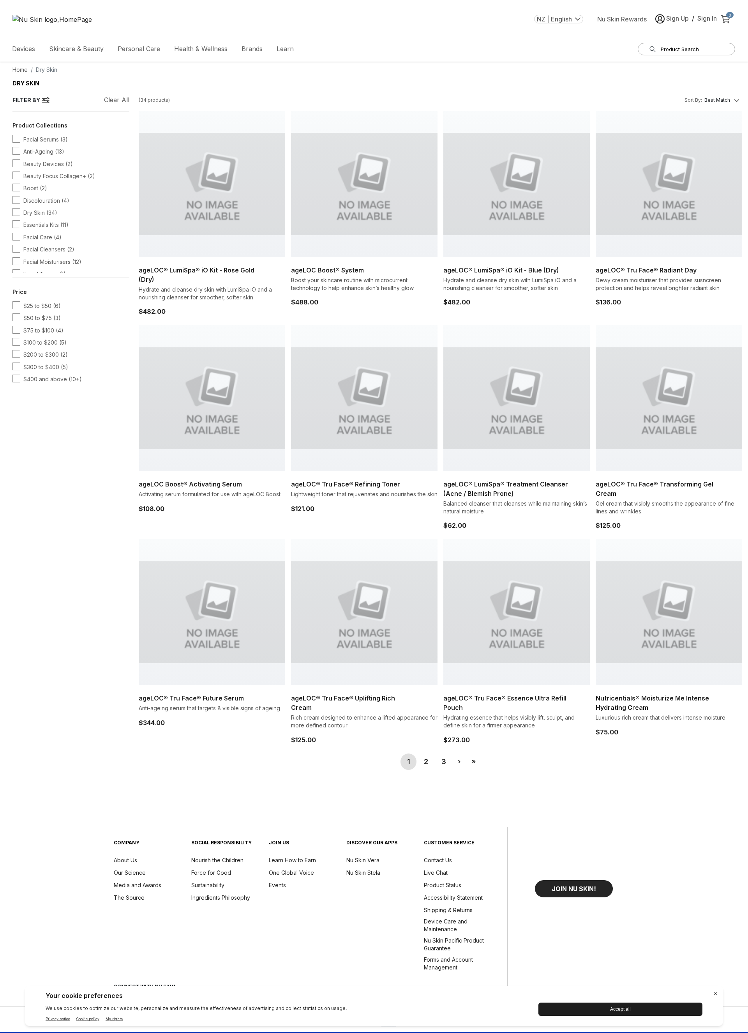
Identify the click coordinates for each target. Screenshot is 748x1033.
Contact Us (438, 860)
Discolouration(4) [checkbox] (46, 200)
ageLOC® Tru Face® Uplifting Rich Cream (343, 702)
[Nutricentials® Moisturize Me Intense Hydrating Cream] (669, 612)
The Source (129, 897)
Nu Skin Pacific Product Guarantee (454, 944)
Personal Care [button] (139, 49)
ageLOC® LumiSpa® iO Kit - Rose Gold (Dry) (196, 274)
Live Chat (436, 872)
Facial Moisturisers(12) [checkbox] (52, 261)
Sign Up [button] (677, 18)
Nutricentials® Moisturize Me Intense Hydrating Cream (652, 702)
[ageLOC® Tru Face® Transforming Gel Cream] (669, 398)
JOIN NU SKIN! (574, 889)
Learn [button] (285, 49)
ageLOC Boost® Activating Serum (190, 484)
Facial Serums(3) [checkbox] (45, 139)
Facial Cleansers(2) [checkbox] (48, 249)
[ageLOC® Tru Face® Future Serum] (212, 612)
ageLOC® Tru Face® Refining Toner (345, 484)
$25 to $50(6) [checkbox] (42, 305)
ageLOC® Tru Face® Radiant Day (646, 270)
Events (277, 885)
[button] (459, 762)
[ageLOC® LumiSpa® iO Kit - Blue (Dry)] (516, 184)
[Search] (652, 49)
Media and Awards (137, 885)
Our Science (130, 872)
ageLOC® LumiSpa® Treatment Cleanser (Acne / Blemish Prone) (505, 488)
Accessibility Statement (453, 897)
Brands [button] (252, 49)
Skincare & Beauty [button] (76, 49)
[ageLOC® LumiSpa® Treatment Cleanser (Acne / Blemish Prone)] (516, 398)
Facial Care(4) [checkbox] (42, 237)
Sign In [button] (707, 18)
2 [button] (426, 761)
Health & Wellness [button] (201, 49)
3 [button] (443, 761)
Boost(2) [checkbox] (35, 188)
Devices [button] (23, 49)
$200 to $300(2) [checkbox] (45, 354)
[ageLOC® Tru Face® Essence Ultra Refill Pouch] (516, 612)
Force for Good (211, 872)
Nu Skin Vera (362, 860)
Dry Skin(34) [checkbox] (40, 212)
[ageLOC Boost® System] (364, 184)
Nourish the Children (217, 860)
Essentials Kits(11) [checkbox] (46, 224)
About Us (125, 860)
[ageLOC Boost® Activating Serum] (212, 398)
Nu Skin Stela (363, 872)
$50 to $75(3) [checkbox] (42, 318)
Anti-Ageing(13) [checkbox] (43, 151)
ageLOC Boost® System (327, 270)
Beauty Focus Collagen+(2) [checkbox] (59, 176)
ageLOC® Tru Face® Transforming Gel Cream (654, 488)
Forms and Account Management (448, 963)
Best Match (717, 100)
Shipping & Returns (448, 910)
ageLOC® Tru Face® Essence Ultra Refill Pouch (504, 702)
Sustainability (207, 885)
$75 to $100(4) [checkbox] (43, 330)
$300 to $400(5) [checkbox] (45, 367)
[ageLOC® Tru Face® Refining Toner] (364, 398)
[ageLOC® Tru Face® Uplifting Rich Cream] (364, 612)
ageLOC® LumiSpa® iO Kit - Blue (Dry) (501, 270)
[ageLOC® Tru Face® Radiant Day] (669, 184)
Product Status (442, 885)
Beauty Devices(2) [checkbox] (48, 164)
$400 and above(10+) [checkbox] (52, 379)
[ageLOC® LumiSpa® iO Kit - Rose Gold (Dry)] (212, 184)
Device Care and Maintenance (446, 925)
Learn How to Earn (292, 860)
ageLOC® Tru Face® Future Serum (191, 698)
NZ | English (554, 19)
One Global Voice (291, 872)
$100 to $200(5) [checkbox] (45, 342)
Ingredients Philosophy (220, 897)
